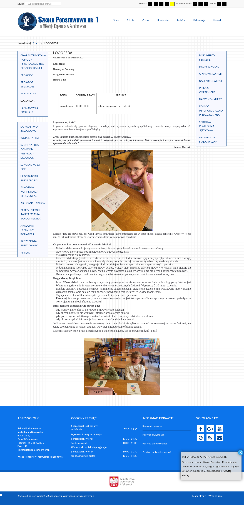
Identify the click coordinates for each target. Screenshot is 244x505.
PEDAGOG (27, 75)
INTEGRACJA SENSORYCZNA (208, 139)
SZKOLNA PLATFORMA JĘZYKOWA (206, 126)
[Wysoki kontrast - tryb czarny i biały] (161, 4)
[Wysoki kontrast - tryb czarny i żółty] (167, 4)
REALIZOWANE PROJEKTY (30, 109)
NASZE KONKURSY (210, 99)
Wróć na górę (215, 495)
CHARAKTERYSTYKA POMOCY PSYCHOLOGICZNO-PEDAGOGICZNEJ (33, 61)
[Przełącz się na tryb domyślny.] (150, 4)
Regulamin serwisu (152, 426)
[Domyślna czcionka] (200, 4)
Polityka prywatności (154, 434)
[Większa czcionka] (206, 4)
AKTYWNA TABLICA (33, 202)
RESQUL (25, 252)
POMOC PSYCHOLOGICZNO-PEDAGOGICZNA (211, 110)
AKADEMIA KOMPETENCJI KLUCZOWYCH (29, 191)
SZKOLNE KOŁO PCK (30, 166)
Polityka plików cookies (155, 443)
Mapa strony (199, 495)
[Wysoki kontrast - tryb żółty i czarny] (172, 4)
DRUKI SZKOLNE (209, 66)
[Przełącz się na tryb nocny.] (156, 4)
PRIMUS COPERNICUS (207, 90)
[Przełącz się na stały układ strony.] (219, 4)
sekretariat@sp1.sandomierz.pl (34, 449)
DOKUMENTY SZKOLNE (207, 57)
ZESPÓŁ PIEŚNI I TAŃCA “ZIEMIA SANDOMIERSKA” (31, 214)
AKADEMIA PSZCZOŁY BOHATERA (27, 230)
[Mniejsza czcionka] (195, 4)
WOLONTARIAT (30, 137)
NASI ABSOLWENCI (210, 80)
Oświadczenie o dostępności (157, 452)
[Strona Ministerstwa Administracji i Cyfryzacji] (122, 481)
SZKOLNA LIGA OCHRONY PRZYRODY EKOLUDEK (30, 151)
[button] (43, 128)
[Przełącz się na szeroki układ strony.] (224, 4)
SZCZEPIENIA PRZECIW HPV (29, 243)
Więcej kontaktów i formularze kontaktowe (40, 456)
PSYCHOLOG (28, 93)
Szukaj (21, 3)
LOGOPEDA (27, 100)
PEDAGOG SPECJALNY (27, 84)
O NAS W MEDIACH (210, 73)
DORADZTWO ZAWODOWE (29, 128)
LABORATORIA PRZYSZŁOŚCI (30, 178)
